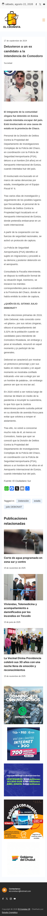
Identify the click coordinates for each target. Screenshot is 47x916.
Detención (23, 501)
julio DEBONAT (14, 507)
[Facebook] (36, 4)
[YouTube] (44, 4)
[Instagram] (11, 899)
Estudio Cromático (9, 912)
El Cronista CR (24, 909)
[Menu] (43, 20)
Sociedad (8, 63)
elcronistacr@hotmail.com (20, 891)
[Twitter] (40, 4)
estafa (37, 501)
